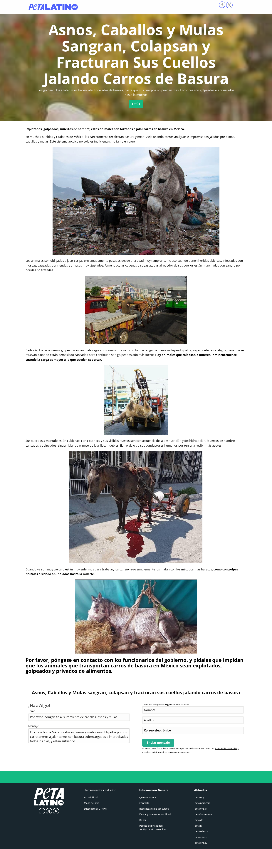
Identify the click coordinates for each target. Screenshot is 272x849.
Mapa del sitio (91, 803)
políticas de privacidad (225, 748)
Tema (31, 711)
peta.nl (198, 825)
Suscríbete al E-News (95, 808)
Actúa (136, 104)
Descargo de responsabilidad (155, 814)
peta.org (199, 797)
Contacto (144, 803)
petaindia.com (202, 803)
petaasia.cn (201, 837)
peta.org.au (201, 842)
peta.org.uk (201, 808)
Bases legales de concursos (154, 808)
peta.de (199, 820)
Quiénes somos (147, 797)
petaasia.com (202, 831)
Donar (142, 820)
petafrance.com (203, 814)
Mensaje (33, 726)
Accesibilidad (91, 797)
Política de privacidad (151, 825)
